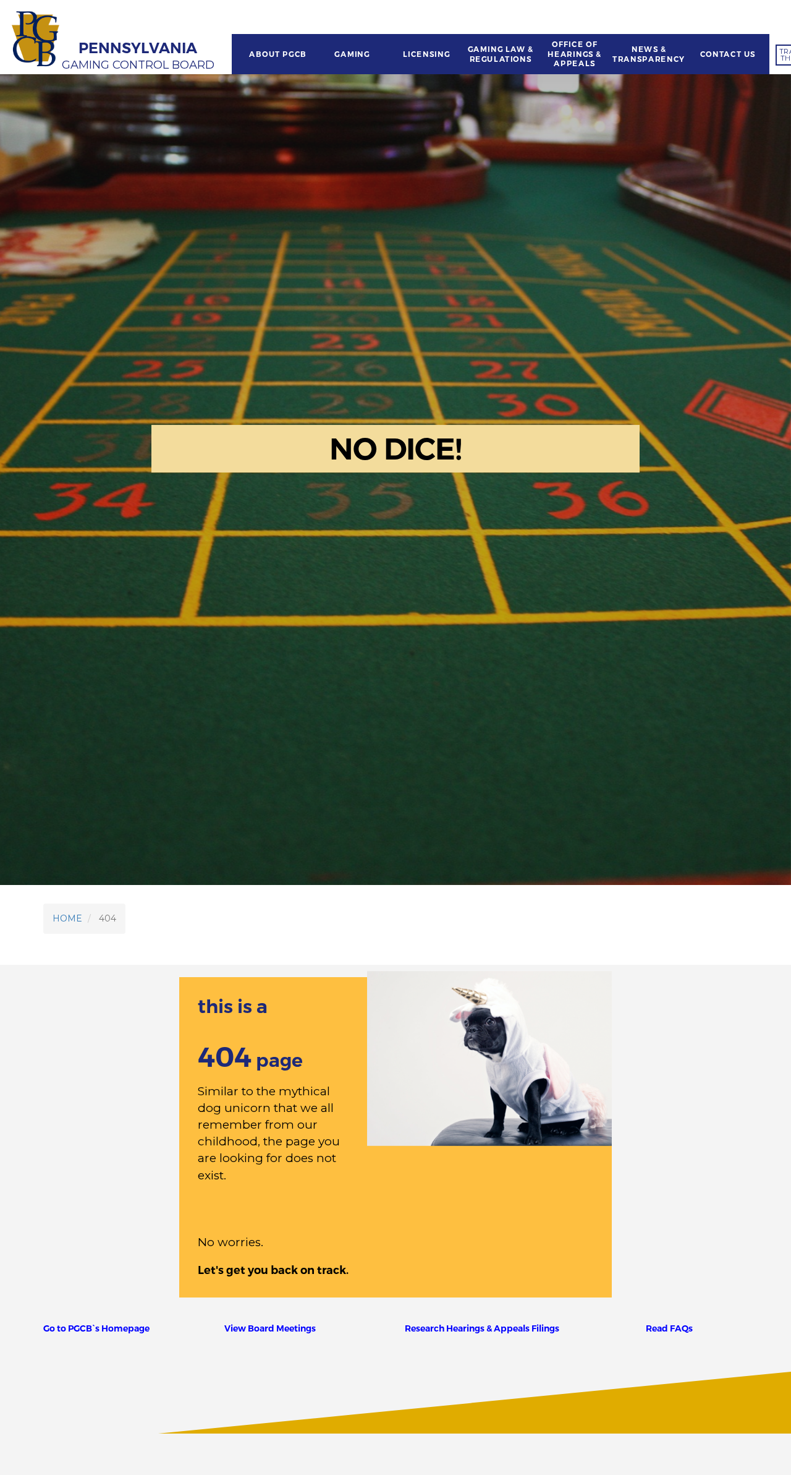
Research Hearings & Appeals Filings (482, 1328)
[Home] (37, 40)
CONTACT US (728, 54)
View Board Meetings (270, 1328)
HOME (67, 918)
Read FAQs (669, 1328)
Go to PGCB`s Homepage (96, 1328)
